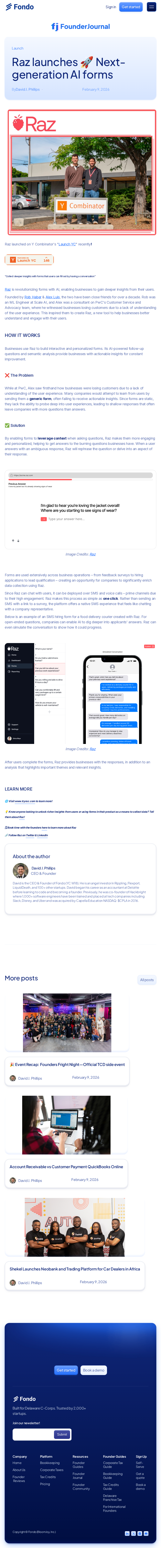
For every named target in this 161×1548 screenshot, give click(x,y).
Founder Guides (78, 1465)
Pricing (45, 1484)
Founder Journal (78, 1476)
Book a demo (141, 1487)
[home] (24, 7)
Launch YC (67, 244)
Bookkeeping (50, 1463)
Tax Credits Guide (111, 1487)
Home (17, 1463)
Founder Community (81, 1487)
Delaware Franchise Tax (112, 1498)
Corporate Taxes (51, 1470)
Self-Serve (140, 1465)
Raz (8, 289)
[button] (151, 7)
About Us (19, 1470)
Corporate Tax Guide (113, 1465)
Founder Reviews (19, 1479)
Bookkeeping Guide (113, 1476)
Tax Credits (48, 1477)
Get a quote (140, 1476)
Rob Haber (32, 297)
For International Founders (114, 1509)
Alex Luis (53, 297)
